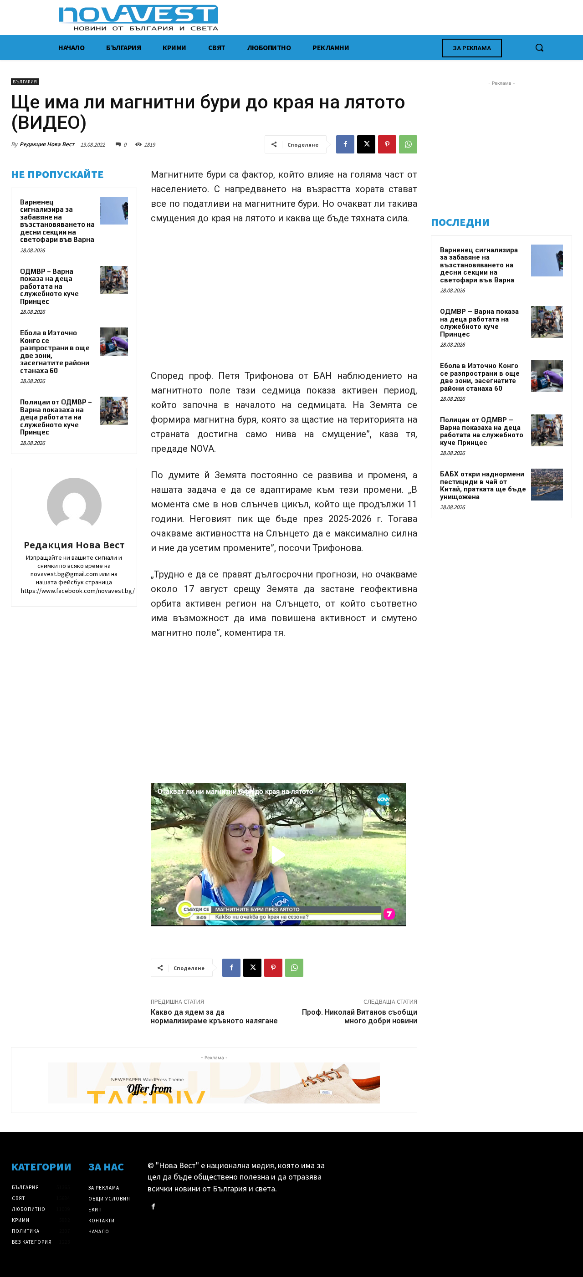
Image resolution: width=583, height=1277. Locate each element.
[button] (539, 47)
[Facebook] (345, 144)
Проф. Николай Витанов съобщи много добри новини (359, 1016)
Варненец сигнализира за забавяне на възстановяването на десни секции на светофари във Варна (57, 221)
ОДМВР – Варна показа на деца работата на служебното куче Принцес (49, 286)
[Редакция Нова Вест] (74, 505)
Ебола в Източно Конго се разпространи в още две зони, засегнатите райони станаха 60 (480, 377)
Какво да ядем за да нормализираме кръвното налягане (214, 1016)
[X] (366, 144)
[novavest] (315, 18)
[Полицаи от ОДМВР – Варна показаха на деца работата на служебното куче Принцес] (114, 411)
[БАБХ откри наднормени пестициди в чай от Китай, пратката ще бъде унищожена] (547, 485)
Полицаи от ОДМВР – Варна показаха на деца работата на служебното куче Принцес (56, 417)
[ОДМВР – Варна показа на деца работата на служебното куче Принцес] (114, 280)
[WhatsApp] (408, 144)
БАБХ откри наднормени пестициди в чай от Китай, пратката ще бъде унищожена (483, 485)
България (25, 82)
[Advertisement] (284, 301)
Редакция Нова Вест (47, 144)
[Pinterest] (387, 144)
